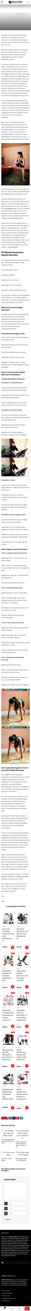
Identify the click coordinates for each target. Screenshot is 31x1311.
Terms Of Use (6, 1290)
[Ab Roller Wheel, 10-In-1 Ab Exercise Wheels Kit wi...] (23, 918)
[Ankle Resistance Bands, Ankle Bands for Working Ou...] (23, 1079)
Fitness (4, 926)
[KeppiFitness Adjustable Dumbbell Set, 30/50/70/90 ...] (8, 1079)
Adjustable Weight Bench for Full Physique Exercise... (22, 976)
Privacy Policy (6, 1296)
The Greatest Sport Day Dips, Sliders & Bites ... (8, 1141)
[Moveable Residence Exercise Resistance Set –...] (8, 960)
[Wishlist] (12, 1309)
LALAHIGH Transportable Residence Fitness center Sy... (8, 1015)
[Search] (28, 2)
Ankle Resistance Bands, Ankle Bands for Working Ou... (22, 1094)
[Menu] (2, 2)
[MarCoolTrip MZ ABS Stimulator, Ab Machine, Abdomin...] (8, 1039)
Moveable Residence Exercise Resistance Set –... (7, 976)
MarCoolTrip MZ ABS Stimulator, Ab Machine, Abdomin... (7, 1055)
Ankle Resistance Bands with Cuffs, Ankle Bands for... (22, 1055)
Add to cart (12, 947)
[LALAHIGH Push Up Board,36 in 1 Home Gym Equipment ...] (23, 1000)
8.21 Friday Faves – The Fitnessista (22, 1159)
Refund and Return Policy (9, 1298)
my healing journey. (10, 209)
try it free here (13, 247)
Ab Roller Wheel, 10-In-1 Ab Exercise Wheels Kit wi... (23, 934)
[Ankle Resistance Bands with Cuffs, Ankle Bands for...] (23, 1039)
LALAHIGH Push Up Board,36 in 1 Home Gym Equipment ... (22, 1015)
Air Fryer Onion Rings (7, 1159)
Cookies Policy (6, 1301)
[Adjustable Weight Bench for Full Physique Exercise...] (23, 960)
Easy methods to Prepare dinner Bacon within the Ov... (21, 1144)
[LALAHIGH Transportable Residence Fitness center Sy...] (8, 1000)
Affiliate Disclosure (7, 1293)
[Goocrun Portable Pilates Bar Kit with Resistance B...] (8, 918)
